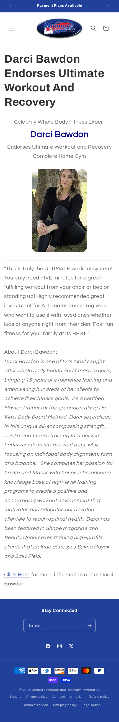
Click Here (17, 574)
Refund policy (99, 696)
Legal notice (91, 705)
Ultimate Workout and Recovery (56, 689)
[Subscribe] (89, 625)
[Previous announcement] (10, 6)
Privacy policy (36, 696)
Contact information (68, 696)
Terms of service (36, 705)
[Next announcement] (109, 6)
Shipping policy (65, 705)
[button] (11, 28)
